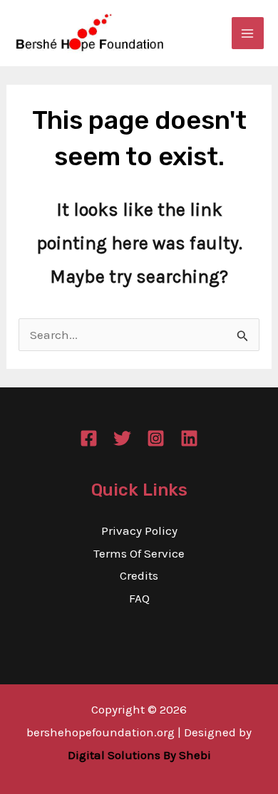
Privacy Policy (139, 530)
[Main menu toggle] (248, 33)
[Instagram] (156, 438)
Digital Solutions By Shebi (139, 755)
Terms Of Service (139, 553)
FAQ (139, 598)
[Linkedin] (189, 438)
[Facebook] (89, 438)
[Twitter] (122, 438)
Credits (139, 575)
